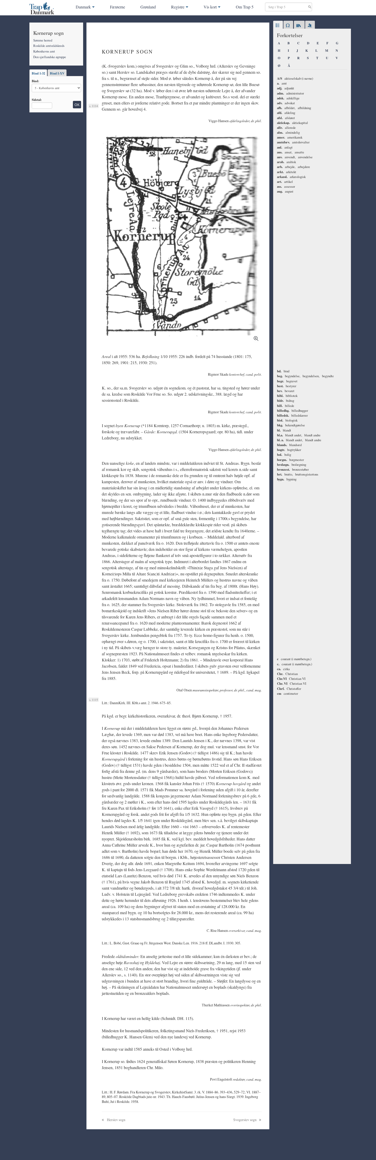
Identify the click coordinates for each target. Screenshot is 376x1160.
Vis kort (210, 6)
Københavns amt (44, 51)
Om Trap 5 (244, 6)
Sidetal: (37, 99)
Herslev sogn (115, 1119)
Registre (177, 6)
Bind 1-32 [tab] (38, 73)
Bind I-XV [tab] (57, 73)
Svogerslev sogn (245, 1119)
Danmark (83, 6)
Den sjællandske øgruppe (49, 57)
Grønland (148, 6)
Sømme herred (42, 40)
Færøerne (117, 6)
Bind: (35, 81)
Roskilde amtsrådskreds (48, 45)
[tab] (278, 25)
